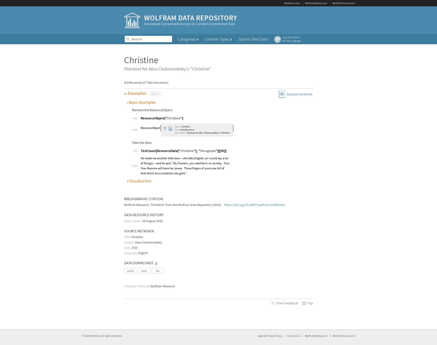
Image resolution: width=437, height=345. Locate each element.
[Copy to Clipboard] (162, 118)
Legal (260, 335)
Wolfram (95, 335)
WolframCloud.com (344, 3)
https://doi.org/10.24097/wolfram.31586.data (254, 205)
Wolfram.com (292, 3)
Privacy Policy (274, 335)
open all (155, 93)
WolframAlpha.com (316, 3)
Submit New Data (253, 39)
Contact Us (293, 335)
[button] (218, 93)
